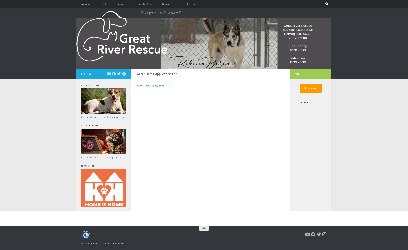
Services (121, 3)
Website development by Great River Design (103, 243)
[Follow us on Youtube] (109, 74)
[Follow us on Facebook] (114, 74)
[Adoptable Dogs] (103, 113)
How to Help (144, 3)
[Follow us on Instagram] (124, 74)
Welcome (86, 3)
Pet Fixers (189, 3)
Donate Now (310, 88)
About (103, 3)
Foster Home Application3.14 (152, 86)
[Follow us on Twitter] (119, 74)
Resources (167, 3)
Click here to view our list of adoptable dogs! (102, 117)
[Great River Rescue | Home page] (121, 36)
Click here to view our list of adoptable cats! (102, 157)
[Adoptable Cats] (103, 153)
